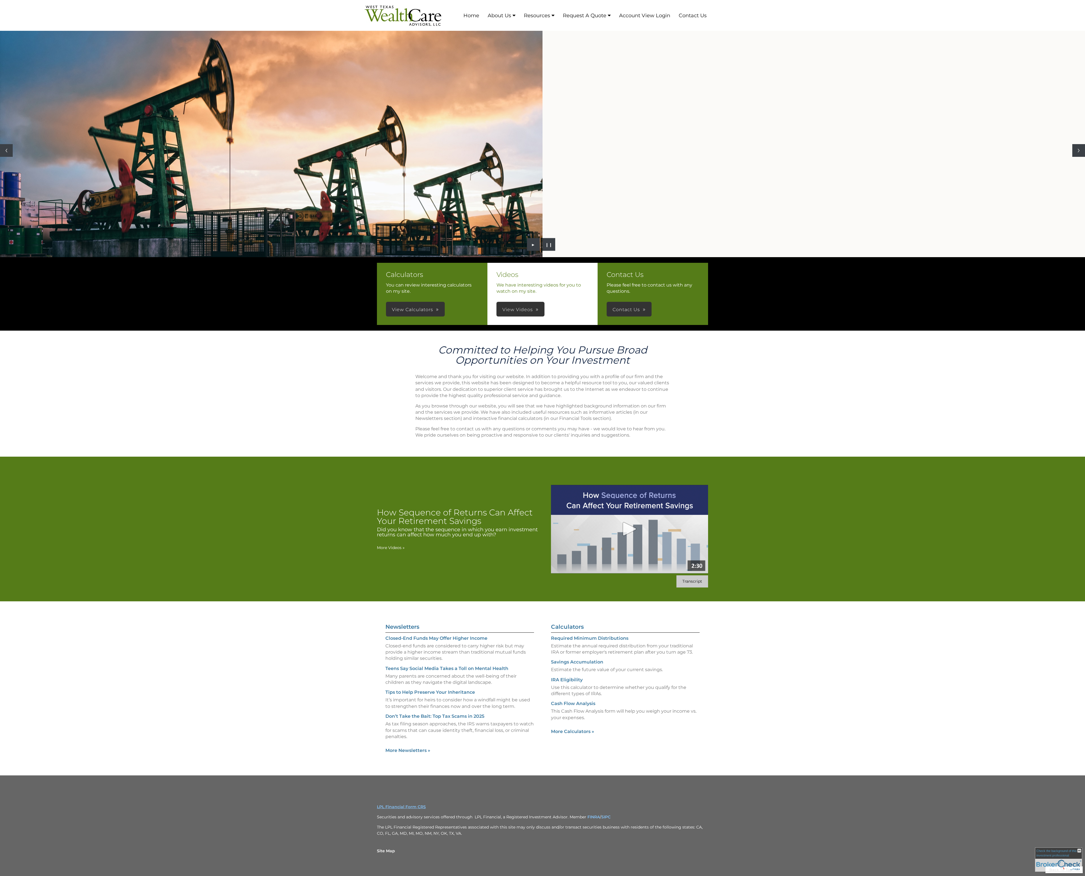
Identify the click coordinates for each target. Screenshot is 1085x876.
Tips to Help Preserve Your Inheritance (430, 692)
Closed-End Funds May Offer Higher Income (436, 638)
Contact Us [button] (626, 309)
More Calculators (572, 731)
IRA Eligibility (567, 679)
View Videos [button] (517, 309)
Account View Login (644, 15)
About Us (499, 15)
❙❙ (549, 244)
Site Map (386, 850)
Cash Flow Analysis (573, 703)
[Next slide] (1078, 150)
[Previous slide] (6, 150)
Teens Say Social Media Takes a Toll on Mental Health (446, 668)
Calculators (567, 626)
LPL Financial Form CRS (401, 806)
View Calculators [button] (412, 309)
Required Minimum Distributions (589, 638)
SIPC (606, 816)
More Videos (391, 548)
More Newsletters (407, 750)
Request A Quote (584, 15)
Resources (537, 15)
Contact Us (693, 15)
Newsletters (402, 626)
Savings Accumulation (577, 662)
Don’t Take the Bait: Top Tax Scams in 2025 (434, 716)
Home (471, 15)
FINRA (593, 816)
